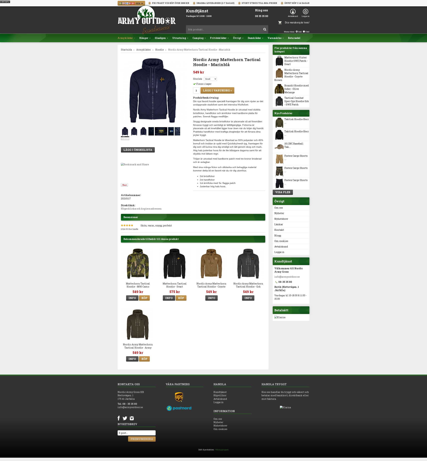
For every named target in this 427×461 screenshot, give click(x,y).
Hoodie (159, 49)
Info (132, 298)
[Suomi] (127, 3)
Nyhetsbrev (281, 218)
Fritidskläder (218, 38)
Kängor (143, 38)
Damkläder (254, 38)
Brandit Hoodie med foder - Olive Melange (296, 89)
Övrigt (237, 38)
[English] (123, 3)
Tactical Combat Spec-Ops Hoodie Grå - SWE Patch (296, 101)
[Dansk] (133, 3)
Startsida (126, 49)
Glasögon (160, 38)
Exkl (307, 31)
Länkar (278, 224)
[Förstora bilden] (153, 90)
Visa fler (282, 192)
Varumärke (274, 38)
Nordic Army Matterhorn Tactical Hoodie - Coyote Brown (291, 75)
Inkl (300, 31)
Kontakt (279, 229)
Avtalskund (293, 16)
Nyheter (279, 213)
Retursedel (294, 38)
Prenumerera (142, 439)
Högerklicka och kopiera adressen (141, 208)
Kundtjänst (220, 392)
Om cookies (281, 241)
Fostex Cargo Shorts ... (296, 157)
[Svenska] (120, 3)
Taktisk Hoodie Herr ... (296, 121)
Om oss (278, 207)
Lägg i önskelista (137, 149)
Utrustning (179, 38)
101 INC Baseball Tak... (293, 145)
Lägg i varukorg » (217, 90)
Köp (144, 298)
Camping (197, 38)
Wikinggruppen (222, 449)
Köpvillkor (220, 395)
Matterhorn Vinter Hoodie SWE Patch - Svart (296, 61)
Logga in (305, 16)
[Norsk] (130, 3)
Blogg (277, 235)
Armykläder (125, 38)
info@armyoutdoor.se (287, 276)
